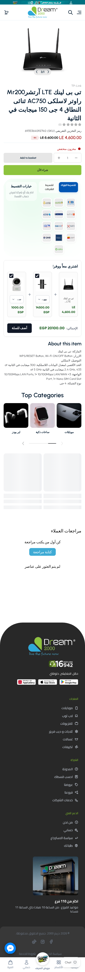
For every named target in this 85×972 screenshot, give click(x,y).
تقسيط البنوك (68, 185)
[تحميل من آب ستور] (47, 683)
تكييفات (67, 746)
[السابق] (48, 72)
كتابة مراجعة (42, 552)
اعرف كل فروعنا (62, 921)
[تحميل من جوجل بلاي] (68, 683)
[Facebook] (51, 941)
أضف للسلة (19, 328)
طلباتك (68, 845)
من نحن (68, 822)
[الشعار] (43, 12)
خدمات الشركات (62, 800)
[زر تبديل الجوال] (78, 12)
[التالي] (37, 72)
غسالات (68, 739)
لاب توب (67, 715)
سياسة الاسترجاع (62, 837)
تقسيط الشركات (49, 187)
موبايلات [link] (69, 432)
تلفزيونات (66, 723)
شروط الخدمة (27, 953)
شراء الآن (42, 170)
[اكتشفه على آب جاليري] (26, 683)
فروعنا (68, 792)
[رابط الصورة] (69, 419)
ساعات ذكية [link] (42, 432)
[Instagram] (42, 941)
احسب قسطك (63, 776)
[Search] (70, 12)
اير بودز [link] (16, 432)
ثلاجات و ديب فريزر (61, 731)
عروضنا (68, 784)
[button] (6, 12)
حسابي (68, 830)
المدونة (67, 769)
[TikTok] (34, 941)
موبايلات (67, 707)
